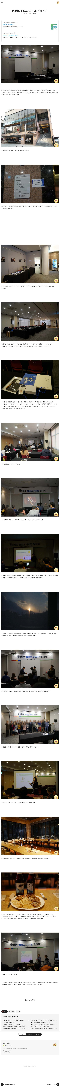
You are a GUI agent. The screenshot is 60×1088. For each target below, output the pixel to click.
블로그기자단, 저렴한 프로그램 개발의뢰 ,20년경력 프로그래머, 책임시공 (20, 37)
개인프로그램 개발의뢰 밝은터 (10, 35)
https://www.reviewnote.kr (9, 22)
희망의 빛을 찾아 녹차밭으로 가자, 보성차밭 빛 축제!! (14, 1028)
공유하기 (30, 1034)
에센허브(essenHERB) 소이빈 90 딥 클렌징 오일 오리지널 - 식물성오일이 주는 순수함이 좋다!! (44, 1024)
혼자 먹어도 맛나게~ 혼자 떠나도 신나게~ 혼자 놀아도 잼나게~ (15, 1048)
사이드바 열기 (2, 2)
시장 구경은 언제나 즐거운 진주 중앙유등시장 (40, 1022)
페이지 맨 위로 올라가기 (58, 1084)
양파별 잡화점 (6, 1043)
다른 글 (37, 1034)
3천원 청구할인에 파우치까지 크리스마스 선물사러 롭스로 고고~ (44, 1028)
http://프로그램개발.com (8, 33)
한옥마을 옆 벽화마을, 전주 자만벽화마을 (11, 1024)
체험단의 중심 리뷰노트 (9, 25)
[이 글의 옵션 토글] (6, 1011)
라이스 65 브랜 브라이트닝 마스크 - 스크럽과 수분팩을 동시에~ (44, 1020)
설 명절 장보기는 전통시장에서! (9, 1022)
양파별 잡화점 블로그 (2, 1084)
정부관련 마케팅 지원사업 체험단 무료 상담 (13, 26)
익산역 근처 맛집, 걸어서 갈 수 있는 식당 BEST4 (13, 1020)
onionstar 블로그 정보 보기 (58, 2)
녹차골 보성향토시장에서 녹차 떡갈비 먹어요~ (40, 1026)
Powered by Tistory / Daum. (9, 1084)
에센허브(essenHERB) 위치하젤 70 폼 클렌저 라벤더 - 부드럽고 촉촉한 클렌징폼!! (16, 1026)
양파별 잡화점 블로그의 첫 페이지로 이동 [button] (30, 2)
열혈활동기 (34, 13)
